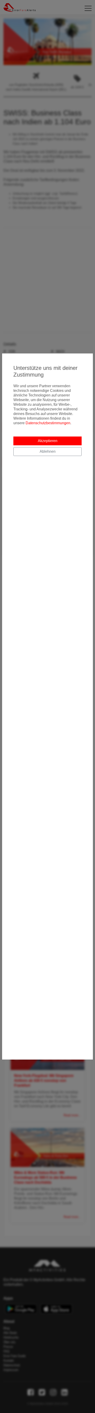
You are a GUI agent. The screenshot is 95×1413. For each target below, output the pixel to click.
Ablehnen (48, 451)
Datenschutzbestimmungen (48, 423)
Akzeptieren (47, 441)
